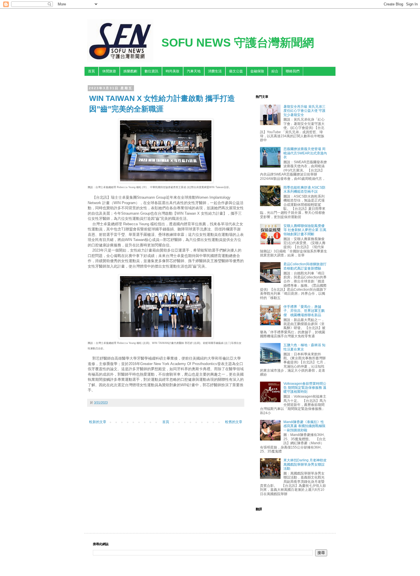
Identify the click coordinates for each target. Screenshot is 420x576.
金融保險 (257, 71)
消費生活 (215, 71)
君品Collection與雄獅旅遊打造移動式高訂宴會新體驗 (305, 266)
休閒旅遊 (109, 71)
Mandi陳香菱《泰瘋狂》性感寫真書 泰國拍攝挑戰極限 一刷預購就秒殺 (304, 426)
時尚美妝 (172, 71)
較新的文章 (97, 422)
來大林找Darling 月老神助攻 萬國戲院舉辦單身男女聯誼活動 (305, 464)
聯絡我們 (292, 71)
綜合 (274, 71)
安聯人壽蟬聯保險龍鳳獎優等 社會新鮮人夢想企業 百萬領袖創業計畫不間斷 (304, 230)
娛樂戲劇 (130, 71)
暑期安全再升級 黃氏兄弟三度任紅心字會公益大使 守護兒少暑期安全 (304, 111)
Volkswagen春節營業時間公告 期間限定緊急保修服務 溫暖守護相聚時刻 (304, 388)
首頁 (91, 71)
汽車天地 (194, 71)
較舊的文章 (233, 422)
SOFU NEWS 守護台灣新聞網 (237, 42)
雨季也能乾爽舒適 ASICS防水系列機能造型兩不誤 (304, 190)
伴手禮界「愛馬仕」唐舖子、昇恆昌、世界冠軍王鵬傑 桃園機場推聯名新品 (304, 311)
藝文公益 (236, 71)
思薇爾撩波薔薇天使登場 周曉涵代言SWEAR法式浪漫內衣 (305, 153)
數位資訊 (151, 71)
